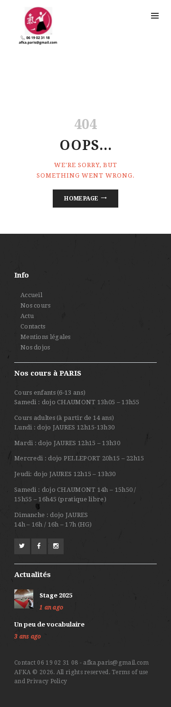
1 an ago (51, 607)
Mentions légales (45, 336)
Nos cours (35, 305)
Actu (27, 315)
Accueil (31, 295)
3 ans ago (27, 636)
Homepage (81, 198)
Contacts (32, 326)
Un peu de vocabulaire (49, 624)
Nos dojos (35, 347)
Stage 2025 (55, 595)
